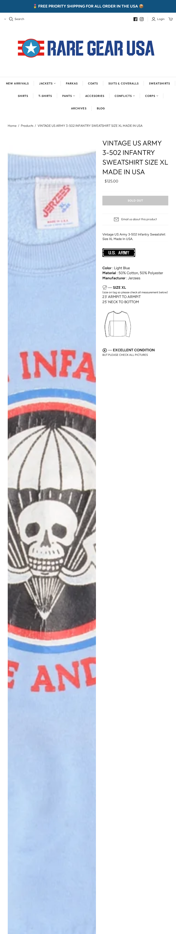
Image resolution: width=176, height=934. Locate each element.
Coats (93, 83)
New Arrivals (17, 83)
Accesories (94, 96)
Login (161, 19)
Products (27, 126)
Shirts (23, 96)
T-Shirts (45, 96)
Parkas (72, 83)
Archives (78, 108)
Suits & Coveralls (123, 83)
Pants (67, 96)
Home (12, 126)
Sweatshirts (159, 83)
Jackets (46, 83)
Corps (150, 96)
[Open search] (11, 19)
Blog (101, 108)
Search (19, 19)
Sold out (135, 200)
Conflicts (123, 96)
